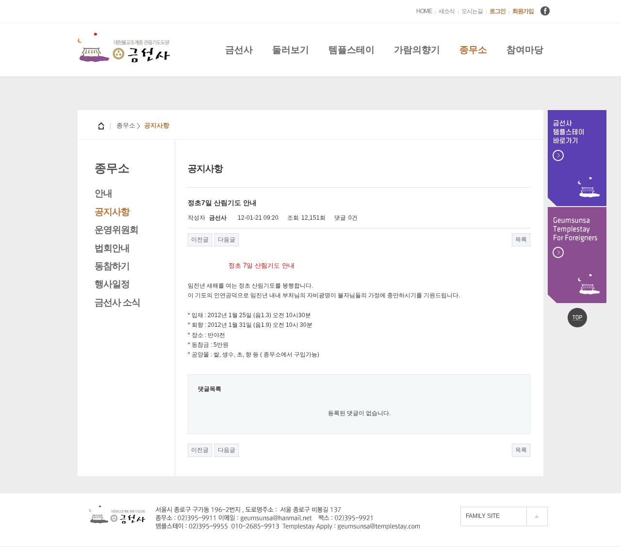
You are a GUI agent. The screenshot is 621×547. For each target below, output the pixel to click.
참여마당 (525, 50)
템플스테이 (351, 50)
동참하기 (112, 266)
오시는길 (472, 11)
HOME (424, 11)
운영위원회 (116, 230)
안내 (103, 193)
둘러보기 (290, 50)
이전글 (200, 239)
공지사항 (112, 212)
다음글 (226, 239)
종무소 (473, 50)
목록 (521, 239)
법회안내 (112, 248)
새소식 (447, 11)
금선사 (239, 50)
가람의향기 (417, 50)
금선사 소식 (117, 302)
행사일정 (112, 284)
